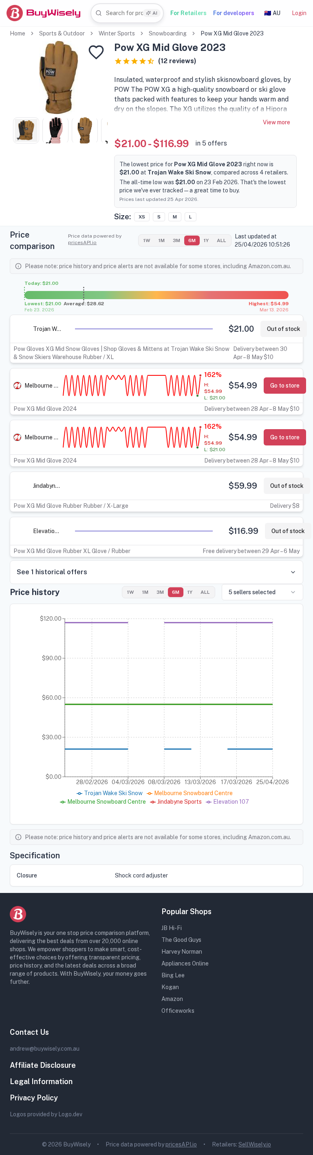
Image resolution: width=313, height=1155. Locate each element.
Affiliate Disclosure (43, 1065)
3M (176, 240)
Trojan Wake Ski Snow (47, 329)
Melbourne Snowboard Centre (42, 385)
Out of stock (283, 329)
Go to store (285, 385)
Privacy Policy (34, 1097)
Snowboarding (168, 33)
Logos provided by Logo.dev (46, 1114)
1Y (206, 240)
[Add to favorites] (96, 52)
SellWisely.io (254, 1144)
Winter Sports (117, 33)
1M (162, 240)
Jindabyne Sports (47, 486)
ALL (221, 240)
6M (192, 240)
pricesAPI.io (82, 242)
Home (17, 33)
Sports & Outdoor (62, 33)
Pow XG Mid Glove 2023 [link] (232, 33)
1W (146, 240)
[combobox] (127, 13)
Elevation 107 (47, 531)
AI (154, 13)
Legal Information (41, 1081)
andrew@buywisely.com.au (44, 1048)
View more (276, 122)
